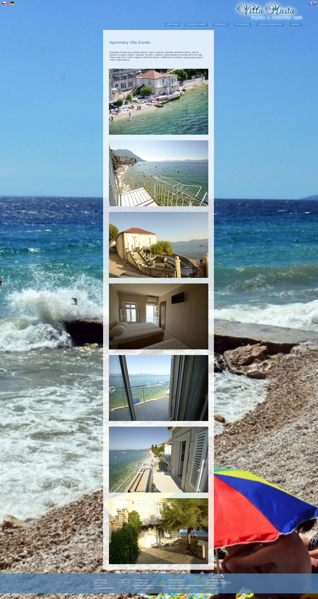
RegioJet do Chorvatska (176, 580)
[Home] (265, 19)
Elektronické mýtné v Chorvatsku (179, 588)
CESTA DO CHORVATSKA (270, 24)
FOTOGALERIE (242, 24)
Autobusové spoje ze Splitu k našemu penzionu (150, 585)
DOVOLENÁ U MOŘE (196, 24)
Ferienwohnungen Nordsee (215, 580)
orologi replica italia (192, 57)
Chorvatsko (97, 585)
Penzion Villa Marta (100, 580)
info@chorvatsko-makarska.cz (104, 588)
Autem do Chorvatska (175, 582)
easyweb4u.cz (178, 596)
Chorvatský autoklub (141, 582)
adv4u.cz (169, 596)
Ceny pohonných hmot (213, 588)
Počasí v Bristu (211, 585)
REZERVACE (221, 24)
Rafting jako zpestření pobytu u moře (218, 582)
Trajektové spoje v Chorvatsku (144, 588)
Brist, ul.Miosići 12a (100, 582)
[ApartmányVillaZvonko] (130, 42)
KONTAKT (295, 24)
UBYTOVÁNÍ (172, 24)
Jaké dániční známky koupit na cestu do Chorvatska (185, 585)
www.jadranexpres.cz (141, 580)
